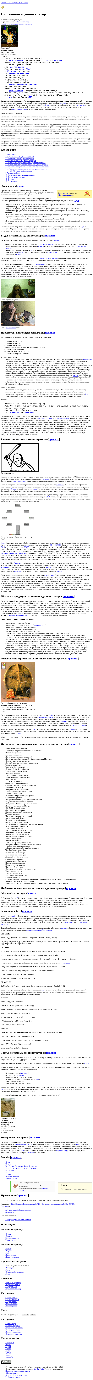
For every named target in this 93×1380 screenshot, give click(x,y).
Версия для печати (12, 1330)
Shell (55, 252)
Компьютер (9, 1212)
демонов (63, 721)
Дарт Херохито (16, 60)
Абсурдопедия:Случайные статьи (18, 1220)
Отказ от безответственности (16, 1375)
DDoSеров (11, 71)
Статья (8, 1234)
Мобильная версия (12, 1377)
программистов (80, 246)
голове (64, 928)
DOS (52, 545)
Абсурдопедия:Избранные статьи (18, 1210)
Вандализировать (12, 1238)
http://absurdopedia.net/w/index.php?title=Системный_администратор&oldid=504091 (43, 1204)
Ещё (7, 1253)
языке (20, 252)
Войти (7, 1274)
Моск (7, 1172)
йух (86, 394)
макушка (66, 963)
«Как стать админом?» (66, 195)
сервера (63, 103)
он (2, 1089)
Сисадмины (14, 412)
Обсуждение (10, 1268)
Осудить (8, 1236)
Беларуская (9, 1343)
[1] (17, 897)
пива (22, 1150)
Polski (7, 1355)
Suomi (7, 1351)
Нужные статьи (11, 1304)
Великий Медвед (12, 1176)
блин (21, 69)
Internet (59, 571)
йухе (47, 105)
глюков (41, 246)
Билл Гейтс (9, 1168)
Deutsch (8, 1345)
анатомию (29, 412)
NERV (30, 97)
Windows (17, 563)
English (8, 1347)
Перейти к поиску (25, 24)
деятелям (30, 1152)
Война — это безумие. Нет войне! (14, 3)
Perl (50, 252)
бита (34, 729)
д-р (10, 97)
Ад (83, 227)
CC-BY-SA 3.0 (39, 1369)
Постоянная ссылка (13, 1332)
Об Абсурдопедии (12, 1373)
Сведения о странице (13, 1334)
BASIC (58, 545)
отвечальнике (63, 193)
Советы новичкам (12, 1300)
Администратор (23, 22)
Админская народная (19, 73)
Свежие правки (11, 1298)
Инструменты (10, 1255)
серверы (17, 571)
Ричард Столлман (16, 1166)
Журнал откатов (11, 1240)
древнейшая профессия (23, 1144)
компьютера (80, 105)
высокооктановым (45, 418)
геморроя (68, 922)
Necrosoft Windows (47, 244)
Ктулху (18, 254)
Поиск (4, 1310)
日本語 (8, 1353)
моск (35, 489)
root (46, 60)
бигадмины (40, 264)
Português (9, 1357)
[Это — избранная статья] (3, 9)
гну (32, 250)
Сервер (8, 1162)
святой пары (49, 575)
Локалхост (24, 1073)
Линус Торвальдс (30, 1166)
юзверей (59, 485)
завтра (13, 67)
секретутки (87, 359)
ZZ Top (75, 376)
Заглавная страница (13, 1283)
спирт (86, 1063)
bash (13, 916)
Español (8, 1349)
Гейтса (83, 725)
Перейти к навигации (9, 24)
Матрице (58, 60)
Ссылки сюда (10, 1324)
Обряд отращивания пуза (17, 615)
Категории (5, 1206)
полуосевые (45, 258)
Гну (6, 1166)
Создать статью (11, 1302)
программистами (19, 481)
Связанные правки (12, 1326)
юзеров (72, 729)
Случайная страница (13, 1289)
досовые (54, 258)
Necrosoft (8, 248)
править (22, 185)
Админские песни (12, 1178)
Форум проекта (11, 1306)
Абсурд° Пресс (11, 1287)
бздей (37, 1079)
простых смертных (19, 109)
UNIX (48, 497)
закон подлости (39, 625)
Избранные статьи (12, 1285)
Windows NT (6, 567)
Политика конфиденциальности (17, 1371)
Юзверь (8, 1164)
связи (78, 1144)
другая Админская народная (23, 84)
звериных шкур (62, 1150)
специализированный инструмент (39, 930)
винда (21, 67)
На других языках (12, 1257)
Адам (77, 201)
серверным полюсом (45, 717)
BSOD (28, 69)
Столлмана (20, 1075)
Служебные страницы (14, 1328)
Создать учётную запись (14, 1272)
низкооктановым (62, 418)
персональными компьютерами (14, 553)
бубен (51, 715)
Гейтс (3, 543)
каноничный (11, 328)
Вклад (7, 1270)
